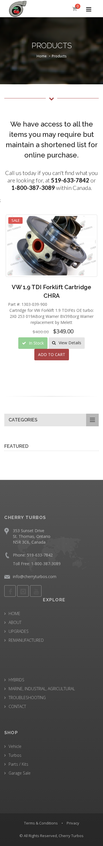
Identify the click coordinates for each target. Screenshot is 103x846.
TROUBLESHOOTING (27, 697)
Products (59, 56)
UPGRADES (19, 631)
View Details (69, 342)
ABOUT (15, 622)
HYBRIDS (16, 679)
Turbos (15, 755)
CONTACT (17, 706)
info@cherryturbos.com (34, 576)
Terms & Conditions (41, 823)
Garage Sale (20, 773)
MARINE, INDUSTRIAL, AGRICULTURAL (42, 688)
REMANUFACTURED (26, 640)
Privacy (73, 823)
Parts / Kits (18, 764)
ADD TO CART (51, 354)
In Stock (36, 343)
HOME (14, 613)
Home (42, 56)
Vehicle (15, 746)
